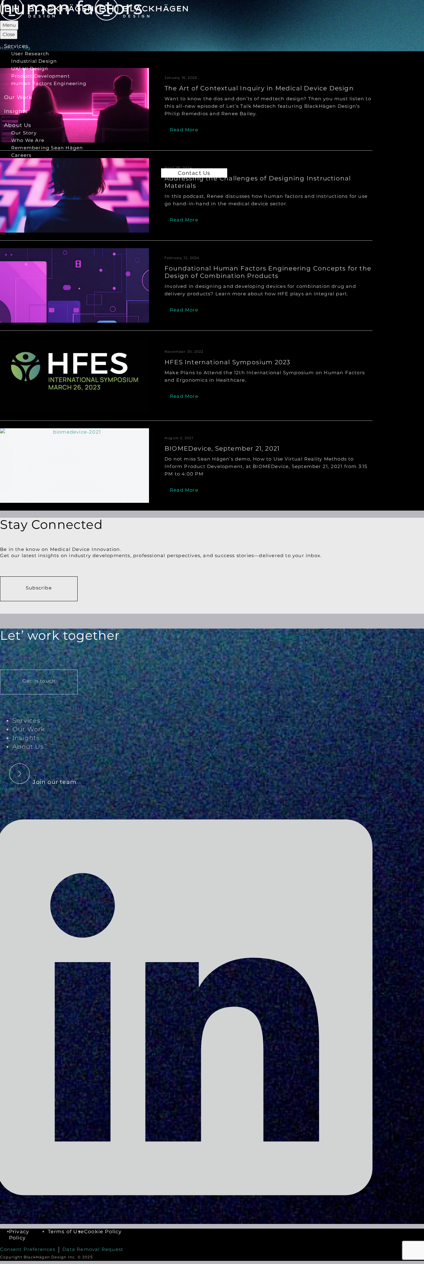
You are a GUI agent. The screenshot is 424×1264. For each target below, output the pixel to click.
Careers (21, 155)
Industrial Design (34, 61)
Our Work (18, 97)
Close (8, 34)
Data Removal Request (92, 1249)
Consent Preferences (27, 1249)
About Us (17, 125)
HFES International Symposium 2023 (228, 362)
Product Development (40, 76)
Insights (16, 111)
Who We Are (27, 140)
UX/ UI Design (29, 68)
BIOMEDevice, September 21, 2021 (222, 448)
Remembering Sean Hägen (47, 148)
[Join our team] (41, 768)
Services (16, 46)
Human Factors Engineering (48, 83)
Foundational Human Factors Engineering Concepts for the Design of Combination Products (268, 272)
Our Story (24, 133)
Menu (9, 25)
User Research (30, 54)
